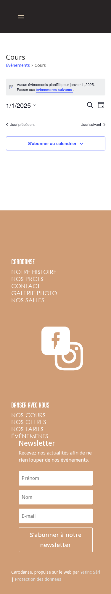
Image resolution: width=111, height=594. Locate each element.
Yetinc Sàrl (90, 572)
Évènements (18, 65)
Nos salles (27, 300)
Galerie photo (34, 293)
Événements (29, 436)
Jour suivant (91, 124)
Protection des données (38, 579)
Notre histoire (34, 271)
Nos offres (28, 421)
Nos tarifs (27, 429)
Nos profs (27, 278)
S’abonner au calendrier (52, 143)
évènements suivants (54, 89)
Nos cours (28, 415)
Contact (25, 286)
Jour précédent (22, 124)
